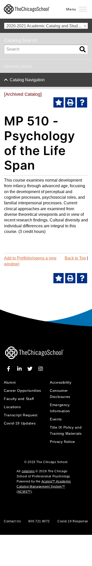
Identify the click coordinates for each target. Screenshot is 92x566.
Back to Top (75, 258)
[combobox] (46, 26)
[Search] (82, 49)
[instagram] (40, 368)
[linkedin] (20, 368)
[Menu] (83, 9)
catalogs (28, 471)
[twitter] (31, 368)
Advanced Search (18, 66)
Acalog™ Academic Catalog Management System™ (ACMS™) (44, 486)
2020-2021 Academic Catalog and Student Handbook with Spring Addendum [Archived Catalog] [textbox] (47, 26)
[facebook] (9, 368)
